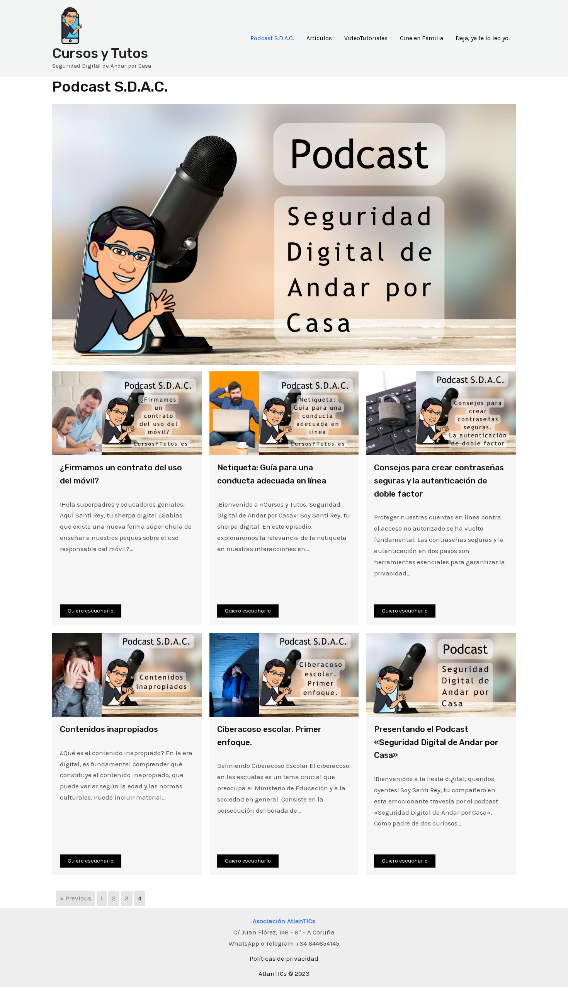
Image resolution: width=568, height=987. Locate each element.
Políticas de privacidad (284, 958)
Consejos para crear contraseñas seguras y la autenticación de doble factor (439, 480)
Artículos (319, 38)
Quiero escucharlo (91, 611)
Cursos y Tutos (100, 53)
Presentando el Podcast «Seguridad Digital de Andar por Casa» (436, 742)
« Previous (75, 898)
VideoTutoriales (366, 38)
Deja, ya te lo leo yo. (483, 38)
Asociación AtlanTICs (284, 921)
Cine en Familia (421, 38)
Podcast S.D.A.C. (272, 38)
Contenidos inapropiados (109, 729)
